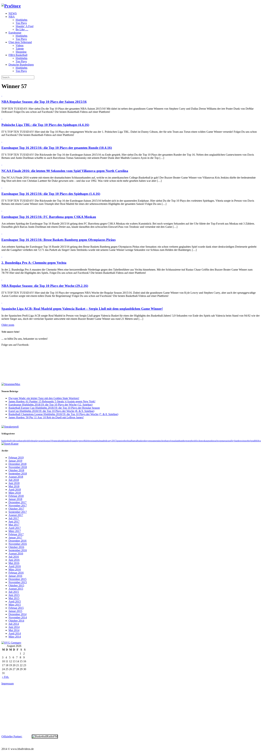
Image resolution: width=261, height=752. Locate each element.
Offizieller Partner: (11, 736)
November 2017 (18, 505)
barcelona (170, 440)
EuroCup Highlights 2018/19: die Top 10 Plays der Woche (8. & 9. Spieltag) (51, 411)
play (77, 440)
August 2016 (16, 553)
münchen (160, 440)
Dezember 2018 (17, 463)
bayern (148, 440)
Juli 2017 (14, 518)
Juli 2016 (14, 556)
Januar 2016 (15, 575)
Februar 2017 (16, 534)
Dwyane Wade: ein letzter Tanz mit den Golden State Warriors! (44, 398)
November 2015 (18, 582)
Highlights (21, 19)
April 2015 (15, 601)
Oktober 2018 (16, 470)
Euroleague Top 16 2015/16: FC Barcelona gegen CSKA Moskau (48, 217)
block (197, 440)
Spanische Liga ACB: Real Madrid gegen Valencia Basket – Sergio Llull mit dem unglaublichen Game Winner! (82, 309)
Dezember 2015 (17, 579)
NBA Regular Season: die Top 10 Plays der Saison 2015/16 (44, 102)
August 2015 (16, 588)
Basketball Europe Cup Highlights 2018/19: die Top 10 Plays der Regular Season (54, 407)
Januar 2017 (15, 537)
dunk (60, 440)
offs (84, 440)
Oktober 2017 (16, 508)
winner (244, 440)
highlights (29, 440)
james (55, 440)
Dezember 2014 (17, 614)
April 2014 (15, 633)
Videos (19, 45)
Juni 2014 (14, 627)
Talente (20, 48)
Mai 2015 (14, 598)
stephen (191, 440)
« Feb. (5, 676)
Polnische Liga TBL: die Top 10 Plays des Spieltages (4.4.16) (45, 125)
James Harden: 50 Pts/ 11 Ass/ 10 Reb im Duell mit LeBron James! (46, 417)
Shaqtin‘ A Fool (24, 26)
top (23, 440)
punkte (211, 440)
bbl (256, 440)
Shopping (21, 51)
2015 (114, 440)
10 (51, 440)
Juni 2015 (14, 595)
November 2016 (18, 543)
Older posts (7, 324)
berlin (127, 440)
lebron (89, 440)
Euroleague (15, 32)
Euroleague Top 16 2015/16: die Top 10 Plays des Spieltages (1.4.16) (50, 194)
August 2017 (16, 515)
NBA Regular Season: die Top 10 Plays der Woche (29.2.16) (44, 286)
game (153, 440)
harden (238, 440)
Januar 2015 (15, 611)
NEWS (13, 13)
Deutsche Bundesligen (21, 64)
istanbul (96, 440)
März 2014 (15, 636)
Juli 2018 (14, 479)
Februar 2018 (16, 495)
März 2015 (15, 604)
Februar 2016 (16, 572)
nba (19, 440)
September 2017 (18, 511)
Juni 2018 (14, 483)
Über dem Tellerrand (20, 42)
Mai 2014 (14, 630)
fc (259, 440)
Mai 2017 (14, 524)
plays (37, 440)
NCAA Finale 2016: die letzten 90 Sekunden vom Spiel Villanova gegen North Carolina (64, 171)
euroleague (45, 440)
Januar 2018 (15, 499)
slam (177, 440)
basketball (6, 440)
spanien (120, 440)
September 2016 (18, 550)
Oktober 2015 (16, 585)
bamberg (183, 440)
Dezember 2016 (17, 540)
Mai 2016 (14, 563)
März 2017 (15, 531)
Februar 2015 (16, 607)
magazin (226, 440)
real (135, 440)
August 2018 (16, 476)
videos (14, 440)
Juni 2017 (14, 521)
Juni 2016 (14, 559)
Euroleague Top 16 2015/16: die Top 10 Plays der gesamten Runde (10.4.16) (56, 148)
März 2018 (15, 492)
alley (232, 440)
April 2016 (15, 566)
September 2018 (18, 473)
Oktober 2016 (16, 547)
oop (220, 440)
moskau (204, 440)
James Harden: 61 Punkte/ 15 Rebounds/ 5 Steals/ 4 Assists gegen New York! (52, 401)
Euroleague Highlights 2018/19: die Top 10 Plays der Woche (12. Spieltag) (51, 404)
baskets (141, 440)
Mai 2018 (14, 486)
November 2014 (18, 617)
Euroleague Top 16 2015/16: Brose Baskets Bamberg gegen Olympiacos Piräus (58, 240)
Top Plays (21, 23)
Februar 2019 (16, 457)
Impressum (7, 683)
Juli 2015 (14, 591)
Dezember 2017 (17, 502)
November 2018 (18, 467)
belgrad (251, 440)
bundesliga (68, 440)
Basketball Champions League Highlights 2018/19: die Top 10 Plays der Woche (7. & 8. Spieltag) (63, 414)
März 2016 (15, 569)
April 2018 (15, 489)
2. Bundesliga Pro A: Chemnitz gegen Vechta (33, 263)
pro (80, 440)
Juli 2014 (14, 623)
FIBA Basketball (18, 54)
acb (216, 440)
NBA (12, 16)
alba (132, 440)
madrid (103, 440)
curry (109, 440)
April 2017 (15, 527)
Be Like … (22, 29)
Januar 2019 (15, 460)
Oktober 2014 (16, 620)
